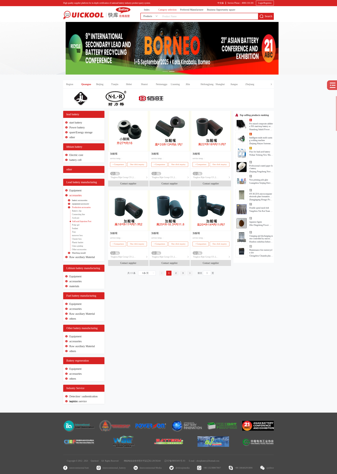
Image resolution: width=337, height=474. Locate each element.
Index (147, 10)
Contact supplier (128, 183)
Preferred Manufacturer (191, 10)
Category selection (167, 10)
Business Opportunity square (221, 10)
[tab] (168, 84)
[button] (177, 84)
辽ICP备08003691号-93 (174, 461)
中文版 (220, 3)
